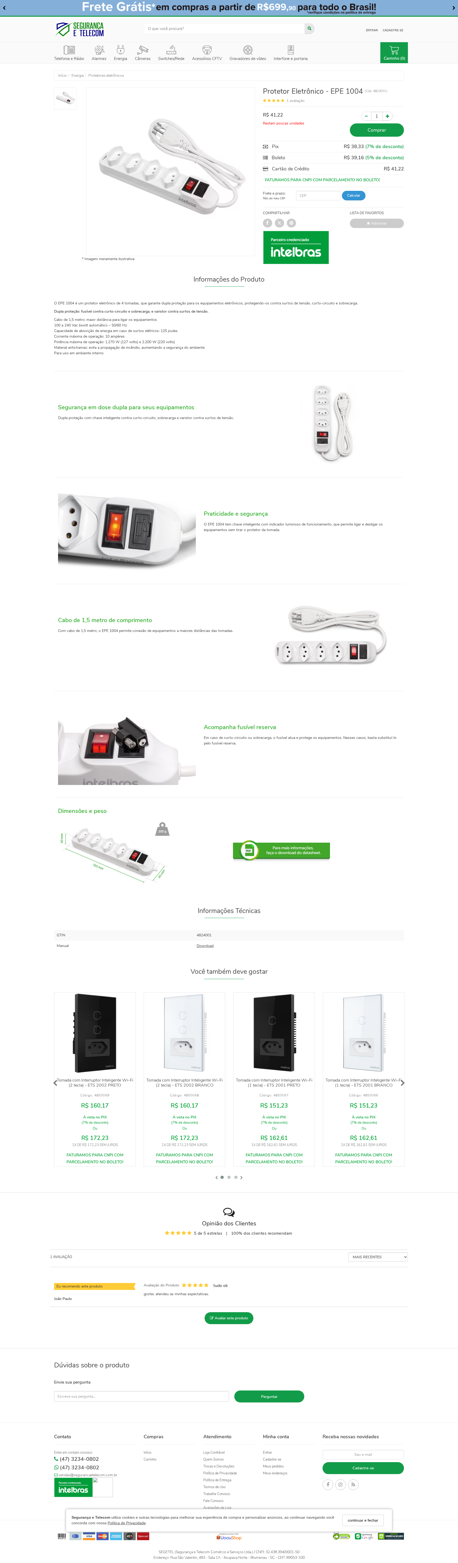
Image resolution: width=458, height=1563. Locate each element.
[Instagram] (341, 1485)
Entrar (372, 30)
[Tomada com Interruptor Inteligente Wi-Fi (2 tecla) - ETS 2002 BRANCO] (184, 1033)
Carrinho (150, 1459)
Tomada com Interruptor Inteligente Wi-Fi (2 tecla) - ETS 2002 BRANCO (184, 1082)
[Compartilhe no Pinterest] (291, 223)
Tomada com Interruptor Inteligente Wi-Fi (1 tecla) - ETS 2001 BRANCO (363, 1082)
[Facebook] (328, 1485)
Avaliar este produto (231, 1318)
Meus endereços (275, 1473)
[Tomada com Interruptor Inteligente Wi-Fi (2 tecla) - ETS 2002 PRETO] (94, 1033)
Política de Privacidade (127, 1523)
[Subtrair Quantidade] (366, 116)
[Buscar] (310, 28)
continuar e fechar (363, 1520)
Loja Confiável (214, 1452)
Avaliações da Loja (217, 1507)
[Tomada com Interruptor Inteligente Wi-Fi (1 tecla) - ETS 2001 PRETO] (274, 1033)
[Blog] (353, 1485)
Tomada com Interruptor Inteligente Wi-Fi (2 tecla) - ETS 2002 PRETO (95, 1082)
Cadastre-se (393, 30)
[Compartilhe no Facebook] (267, 223)
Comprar (377, 130)
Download (205, 945)
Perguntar (269, 1396)
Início (147, 1452)
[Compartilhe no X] (279, 223)
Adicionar (378, 223)
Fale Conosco (213, 1501)
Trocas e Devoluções (218, 1466)
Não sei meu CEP (274, 198)
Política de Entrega (217, 1480)
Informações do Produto (229, 279)
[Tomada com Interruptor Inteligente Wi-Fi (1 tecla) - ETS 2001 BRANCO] (363, 1033)
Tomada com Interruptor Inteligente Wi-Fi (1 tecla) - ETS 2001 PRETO (274, 1082)
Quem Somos (213, 1459)
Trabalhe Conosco (216, 1494)
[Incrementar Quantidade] (387, 116)
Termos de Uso (214, 1487)
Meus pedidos (273, 1466)
